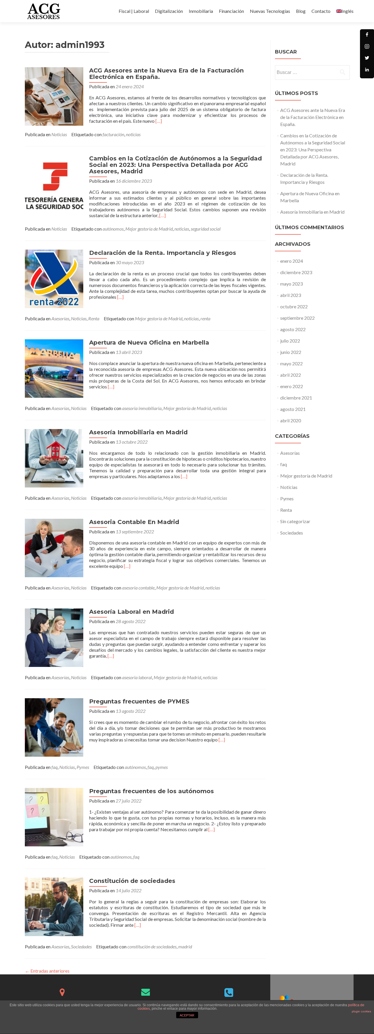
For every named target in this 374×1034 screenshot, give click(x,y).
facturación (113, 134)
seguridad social (206, 228)
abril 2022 (290, 375)
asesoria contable (138, 587)
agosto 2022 (293, 329)
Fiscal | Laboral (134, 11)
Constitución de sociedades (132, 880)
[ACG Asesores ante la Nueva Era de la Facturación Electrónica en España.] (54, 95)
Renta (93, 318)
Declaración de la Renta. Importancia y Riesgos (162, 252)
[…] (158, 121)
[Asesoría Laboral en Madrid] (54, 637)
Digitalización (169, 11)
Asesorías (60, 318)
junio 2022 (290, 352)
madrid (185, 946)
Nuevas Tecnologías (270, 11)
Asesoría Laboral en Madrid (131, 611)
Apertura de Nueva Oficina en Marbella (149, 342)
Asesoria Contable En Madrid (134, 521)
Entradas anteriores (47, 971)
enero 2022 (291, 386)
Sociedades (81, 946)
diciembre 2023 (296, 272)
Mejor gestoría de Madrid (149, 228)
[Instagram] (367, 48)
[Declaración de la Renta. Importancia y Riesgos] (54, 278)
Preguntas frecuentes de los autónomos (151, 791)
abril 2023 (290, 295)
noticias (133, 134)
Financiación (231, 11)
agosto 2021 (293, 409)
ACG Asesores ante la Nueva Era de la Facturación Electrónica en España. (166, 73)
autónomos (113, 228)
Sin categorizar (295, 521)
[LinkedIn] (367, 71)
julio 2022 (290, 340)
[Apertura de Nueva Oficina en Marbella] (54, 368)
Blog (301, 11)
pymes (161, 767)
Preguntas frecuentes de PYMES (139, 701)
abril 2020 (290, 420)
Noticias (59, 134)
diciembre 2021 (296, 397)
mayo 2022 (291, 363)
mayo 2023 (291, 283)
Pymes (83, 767)
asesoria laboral (137, 677)
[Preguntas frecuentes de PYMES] (54, 726)
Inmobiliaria (201, 11)
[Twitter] (367, 59)
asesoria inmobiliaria (142, 408)
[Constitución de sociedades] (54, 906)
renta (205, 318)
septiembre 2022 (297, 318)
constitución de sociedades (151, 946)
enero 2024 (291, 261)
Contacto (320, 11)
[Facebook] (367, 36)
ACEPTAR (187, 1015)
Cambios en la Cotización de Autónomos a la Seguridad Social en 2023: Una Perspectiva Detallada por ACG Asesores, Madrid (175, 165)
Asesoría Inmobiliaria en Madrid (138, 432)
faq (54, 767)
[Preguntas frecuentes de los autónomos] (54, 816)
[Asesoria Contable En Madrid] (54, 547)
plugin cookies (361, 1011)
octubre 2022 (294, 306)
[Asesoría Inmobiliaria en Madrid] (54, 457)
